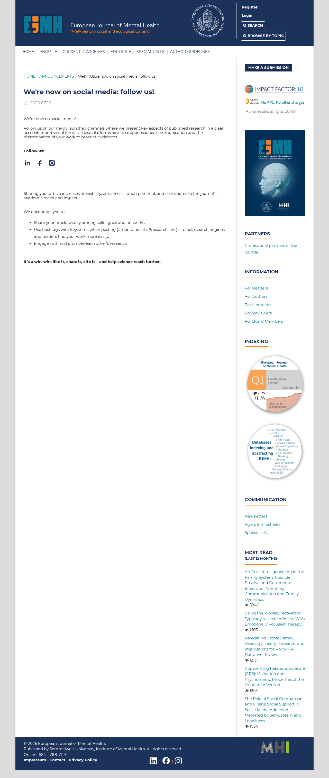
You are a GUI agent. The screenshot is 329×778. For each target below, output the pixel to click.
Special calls (256, 532)
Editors (118, 51)
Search (254, 25)
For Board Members (264, 321)
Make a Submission (268, 67)
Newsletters (256, 516)
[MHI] (275, 752)
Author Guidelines (189, 51)
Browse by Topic (265, 35)
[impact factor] (275, 113)
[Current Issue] (275, 214)
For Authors (256, 296)
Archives (95, 51)
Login (247, 15)
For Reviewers (258, 313)
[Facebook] (40, 164)
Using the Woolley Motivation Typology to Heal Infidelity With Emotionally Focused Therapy (275, 619)
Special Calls (149, 51)
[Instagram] (52, 164)
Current (71, 51)
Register (250, 7)
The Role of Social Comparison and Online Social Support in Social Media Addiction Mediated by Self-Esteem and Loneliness (274, 709)
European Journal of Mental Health (115, 28)
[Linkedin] (28, 164)
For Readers (256, 288)
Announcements (56, 76)
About (46, 51)
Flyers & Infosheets (262, 524)
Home (28, 51)
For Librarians (258, 304)
